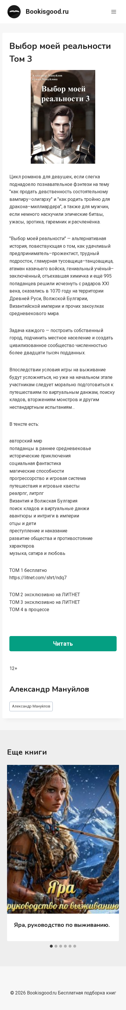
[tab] (51, 946)
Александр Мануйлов (31, 706)
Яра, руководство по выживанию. (62, 925)
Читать (63, 643)
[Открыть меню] (113, 11)
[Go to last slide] (17, 853)
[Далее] (108, 853)
